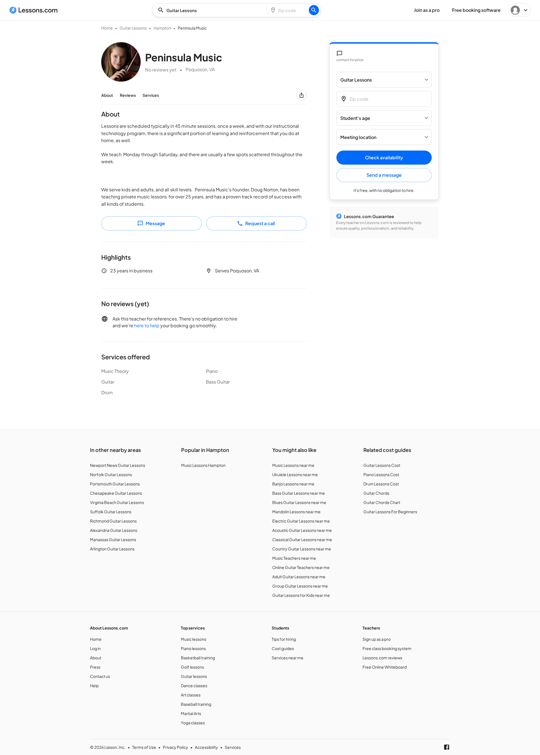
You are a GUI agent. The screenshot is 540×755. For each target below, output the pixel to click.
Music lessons (193, 639)
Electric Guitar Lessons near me (301, 520)
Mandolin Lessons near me (296, 511)
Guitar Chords (376, 493)
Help (94, 685)
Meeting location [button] (358, 137)
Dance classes (194, 685)
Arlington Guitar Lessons (112, 548)
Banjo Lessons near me (293, 483)
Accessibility (206, 747)
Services (151, 95)
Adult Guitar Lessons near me (298, 576)
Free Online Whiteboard (385, 666)
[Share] (301, 95)
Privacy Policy (175, 747)
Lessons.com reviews (382, 657)
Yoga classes (193, 722)
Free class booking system (387, 648)
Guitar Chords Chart (381, 502)
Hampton (162, 27)
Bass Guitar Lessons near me (298, 493)
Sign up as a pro (377, 639)
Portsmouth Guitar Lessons (115, 483)
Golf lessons (192, 666)
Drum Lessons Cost (381, 483)
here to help (146, 325)
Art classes (191, 694)
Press (95, 666)
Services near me (287, 657)
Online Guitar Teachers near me (301, 567)
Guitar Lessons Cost (381, 465)
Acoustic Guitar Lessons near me (302, 530)
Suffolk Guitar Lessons (110, 511)
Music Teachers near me (294, 558)
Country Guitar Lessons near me (301, 548)
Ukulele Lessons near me (295, 474)
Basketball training (198, 657)
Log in (95, 648)
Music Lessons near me (293, 465)
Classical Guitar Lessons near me (302, 539)
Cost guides (283, 648)
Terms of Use (144, 747)
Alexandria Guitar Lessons (113, 530)
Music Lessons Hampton (203, 465)
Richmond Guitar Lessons (113, 520)
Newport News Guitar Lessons (117, 465)
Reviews (128, 95)
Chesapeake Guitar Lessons (116, 493)
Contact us (100, 676)
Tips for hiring (284, 639)
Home (107, 27)
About (107, 95)
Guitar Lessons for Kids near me (301, 595)
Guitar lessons (194, 676)
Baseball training (196, 704)
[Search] (314, 10)
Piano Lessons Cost (381, 474)
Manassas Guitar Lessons (113, 539)
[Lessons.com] (33, 10)
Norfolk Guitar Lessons (111, 474)
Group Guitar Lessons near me (300, 585)
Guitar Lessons (133, 27)
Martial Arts (191, 713)
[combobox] (211, 10)
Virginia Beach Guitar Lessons (117, 502)
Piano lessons (193, 648)
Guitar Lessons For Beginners (390, 511)
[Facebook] (446, 747)
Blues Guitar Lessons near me (299, 502)
